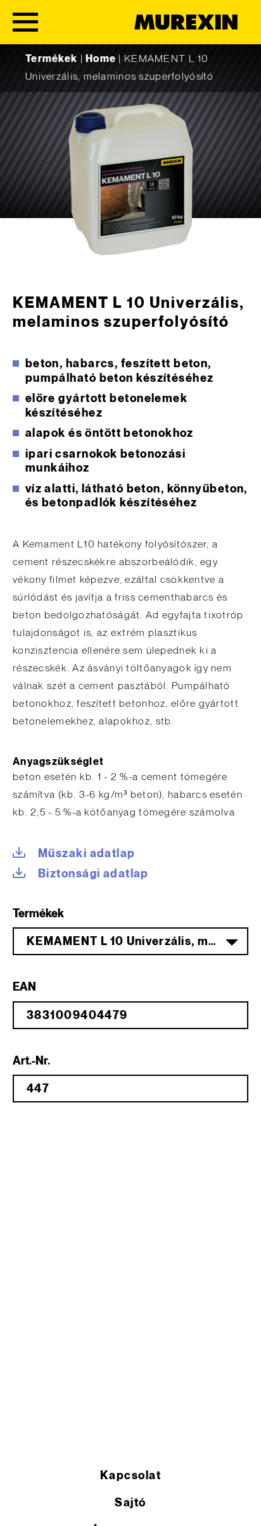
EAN (24, 987)
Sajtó (130, 1503)
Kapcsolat (130, 1476)
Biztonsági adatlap (93, 874)
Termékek (51, 59)
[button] (23, 1503)
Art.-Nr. (31, 1061)
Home (101, 59)
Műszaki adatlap (87, 854)
